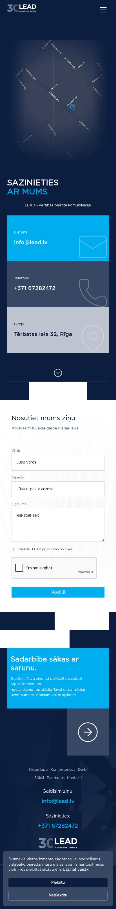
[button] (105, 9)
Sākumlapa (38, 770)
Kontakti (74, 778)
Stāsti (39, 778)
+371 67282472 (34, 288)
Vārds (16, 450)
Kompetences (62, 770)
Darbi (83, 770)
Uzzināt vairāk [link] (75, 870)
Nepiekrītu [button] (58, 895)
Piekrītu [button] (58, 883)
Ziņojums (19, 503)
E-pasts (18, 477)
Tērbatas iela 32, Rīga (43, 334)
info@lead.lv (30, 242)
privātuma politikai (57, 549)
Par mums (55, 778)
